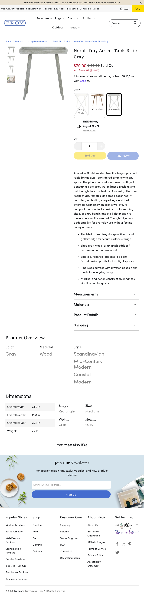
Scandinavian (33, 8)
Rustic (96, 8)
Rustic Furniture (14, 531)
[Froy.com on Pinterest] (130, 544)
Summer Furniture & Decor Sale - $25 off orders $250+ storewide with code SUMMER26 (72, 2)
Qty (75, 138)
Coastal (47, 8)
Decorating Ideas (70, 557)
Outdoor (37, 551)
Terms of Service (96, 548)
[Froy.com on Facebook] (117, 544)
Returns (64, 531)
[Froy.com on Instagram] (123, 544)
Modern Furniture (15, 525)
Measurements (86, 294)
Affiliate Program (97, 542)
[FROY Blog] (127, 527)
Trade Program (68, 538)
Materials (81, 304)
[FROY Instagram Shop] (127, 534)
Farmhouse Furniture (16, 572)
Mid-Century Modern (12, 8)
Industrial (59, 8)
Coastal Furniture (15, 559)
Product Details (86, 314)
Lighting (37, 544)
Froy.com (19, 591)
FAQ (62, 544)
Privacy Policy (95, 555)
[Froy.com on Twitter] (117, 553)
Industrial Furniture (16, 565)
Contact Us (66, 551)
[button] (45, 18)
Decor (36, 538)
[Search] (135, 23)
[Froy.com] (15, 23)
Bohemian (85, 8)
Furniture (37, 525)
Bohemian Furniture (16, 579)
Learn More (89, 130)
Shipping (81, 325)
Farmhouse (72, 8)
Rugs (35, 531)
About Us (92, 525)
